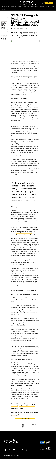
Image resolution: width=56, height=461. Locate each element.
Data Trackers (5, 6)
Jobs (47, 6)
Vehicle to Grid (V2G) (3, 30)
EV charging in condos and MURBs (4, 19)
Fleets (20, 6)
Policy (42, 6)
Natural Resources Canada (24, 233)
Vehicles (13, 6)
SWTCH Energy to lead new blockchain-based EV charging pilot (25, 20)
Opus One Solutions (17, 106)
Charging (26, 6)
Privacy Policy (7, 455)
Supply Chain (34, 6)
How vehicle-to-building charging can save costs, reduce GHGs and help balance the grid (24, 406)
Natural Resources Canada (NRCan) (3, 24)
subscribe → (48, 2)
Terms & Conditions (15, 455)
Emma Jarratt (23, 28)
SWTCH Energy (3, 28)
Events (3, 9)
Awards (53, 6)
